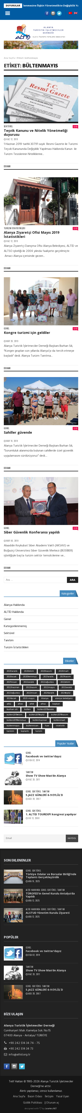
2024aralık (49, 693)
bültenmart (59, 720)
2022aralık (28, 682)
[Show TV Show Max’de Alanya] (13, 778)
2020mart (63, 671)
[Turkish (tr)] (70, 13)
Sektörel (8, 126)
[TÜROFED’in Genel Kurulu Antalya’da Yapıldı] (13, 896)
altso (43, 704)
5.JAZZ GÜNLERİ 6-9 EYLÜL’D (44, 795)
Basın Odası (35, 1096)
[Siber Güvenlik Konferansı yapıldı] (41, 501)
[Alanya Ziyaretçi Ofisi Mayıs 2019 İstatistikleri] (41, 201)
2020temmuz (30, 677)
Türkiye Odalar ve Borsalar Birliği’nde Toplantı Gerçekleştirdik (51, 875)
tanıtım (10, 731)
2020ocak (11, 677)
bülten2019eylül (36, 715)
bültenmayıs (40, 65)
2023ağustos (13, 693)
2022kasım (31, 687)
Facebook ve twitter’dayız (43, 756)
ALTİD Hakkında (14, 612)
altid (32, 704)
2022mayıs (49, 687)
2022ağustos (47, 682)
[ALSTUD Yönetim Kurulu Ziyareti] (13, 915)
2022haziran (13, 687)
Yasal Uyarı (62, 1096)
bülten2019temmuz (16, 720)
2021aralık (48, 677)
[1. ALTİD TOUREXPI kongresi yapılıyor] (13, 817)
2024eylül (65, 693)
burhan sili (12, 709)
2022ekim (65, 682)
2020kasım (46, 671)
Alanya (44, 698)
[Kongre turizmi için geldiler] (41, 301)
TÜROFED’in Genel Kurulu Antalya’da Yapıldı (50, 895)
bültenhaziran (40, 720)
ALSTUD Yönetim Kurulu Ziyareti (48, 913)
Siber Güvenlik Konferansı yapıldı (32, 532)
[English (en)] (75, 13)
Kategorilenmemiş (15, 626)
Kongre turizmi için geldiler (27, 332)
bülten (27, 709)
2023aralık (66, 687)
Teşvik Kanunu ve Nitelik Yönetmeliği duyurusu (36, 132)
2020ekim (29, 671)
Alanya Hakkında (14, 605)
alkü (9, 704)
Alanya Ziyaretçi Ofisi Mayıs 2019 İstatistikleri (31, 234)
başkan (56, 704)
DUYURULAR (13, 5)
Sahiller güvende (18, 432)
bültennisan (32, 726)
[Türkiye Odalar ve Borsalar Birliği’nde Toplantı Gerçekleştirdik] (13, 876)
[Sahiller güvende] (41, 401)
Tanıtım (9, 640)
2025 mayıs (29, 698)
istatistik (60, 726)
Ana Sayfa (9, 58)
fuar (47, 726)
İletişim (49, 1096)
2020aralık (12, 671)
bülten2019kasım (59, 715)
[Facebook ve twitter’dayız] (13, 759)
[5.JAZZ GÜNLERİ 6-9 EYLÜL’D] (13, 797)
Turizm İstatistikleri (14, 228)
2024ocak (11, 698)
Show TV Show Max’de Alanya (46, 775)
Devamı (7, 166)
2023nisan (32, 693)
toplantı (25, 731)
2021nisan (12, 682)
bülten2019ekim (14, 715)
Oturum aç (52, 1103)
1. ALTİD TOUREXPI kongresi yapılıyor (51, 814)
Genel (6, 328)
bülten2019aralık (45, 709)
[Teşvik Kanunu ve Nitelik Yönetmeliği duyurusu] (41, 99)
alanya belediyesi (64, 698)
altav (20, 704)
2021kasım (65, 677)
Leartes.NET (51, 1109)
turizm (38, 731)
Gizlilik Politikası (32, 1103)
